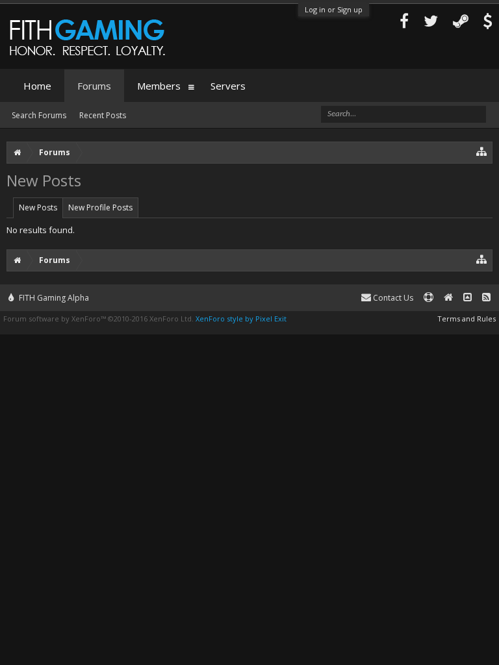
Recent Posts (102, 115)
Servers (228, 85)
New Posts (38, 207)
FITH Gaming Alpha (53, 297)
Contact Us (392, 297)
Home (37, 85)
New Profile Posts (100, 207)
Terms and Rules (466, 318)
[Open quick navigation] (481, 151)
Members (159, 85)
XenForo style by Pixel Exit (241, 318)
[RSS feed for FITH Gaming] (486, 298)
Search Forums (39, 115)
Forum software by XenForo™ (98, 318)
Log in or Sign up (334, 9)
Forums (94, 85)
